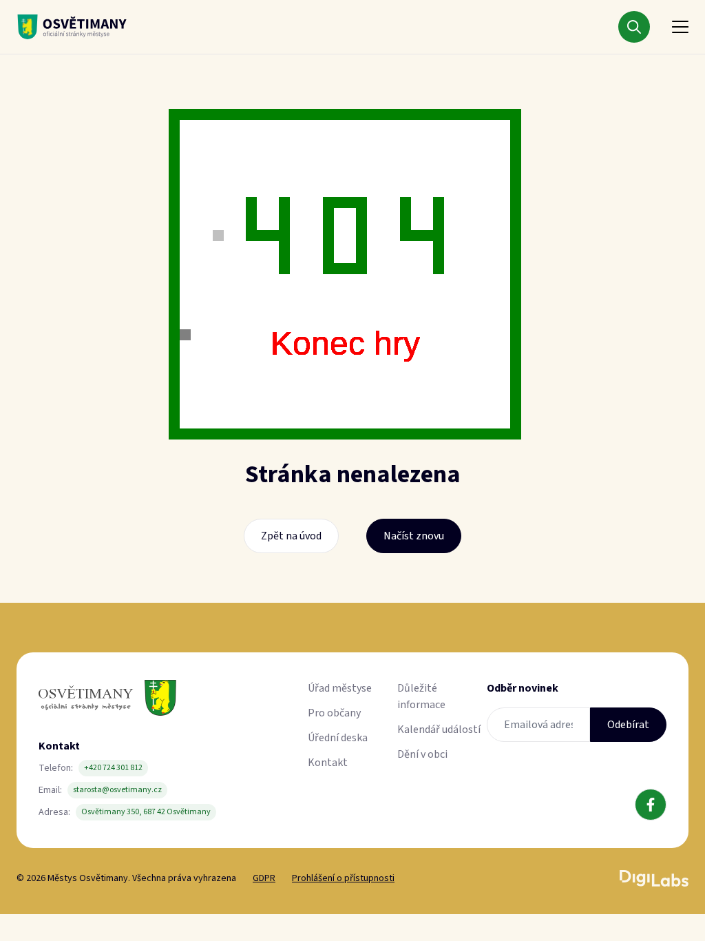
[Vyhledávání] (634, 27)
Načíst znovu (413, 536)
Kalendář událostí (439, 729)
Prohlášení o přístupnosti (343, 878)
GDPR (264, 878)
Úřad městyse (340, 688)
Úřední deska (338, 737)
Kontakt (328, 762)
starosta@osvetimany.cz (117, 790)
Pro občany (334, 713)
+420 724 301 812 (113, 768)
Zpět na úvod (291, 536)
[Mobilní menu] (680, 27)
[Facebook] (650, 804)
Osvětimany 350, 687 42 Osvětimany (146, 812)
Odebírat (628, 724)
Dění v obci (422, 754)
